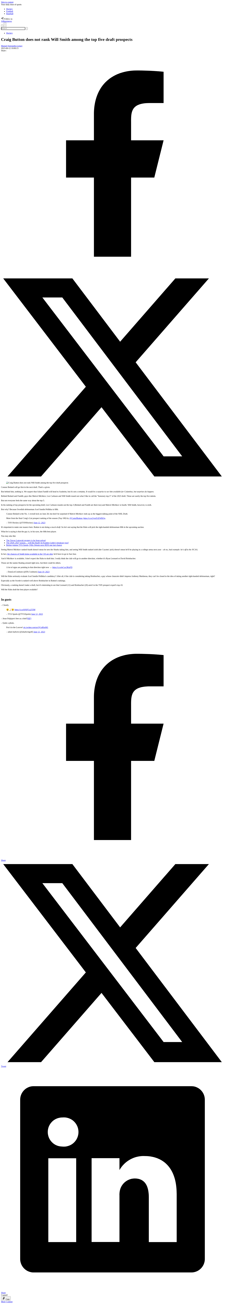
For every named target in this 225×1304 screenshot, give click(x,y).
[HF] (29, 618)
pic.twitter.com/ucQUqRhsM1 (35, 627)
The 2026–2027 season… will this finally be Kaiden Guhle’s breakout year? (37, 543)
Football (9, 11)
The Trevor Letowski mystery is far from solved (26, 540)
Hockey (9, 9)
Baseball (9, 14)
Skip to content (7, 2)
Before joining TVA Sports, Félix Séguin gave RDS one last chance (34, 545)
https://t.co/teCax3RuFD (62, 567)
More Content (6, 1302)
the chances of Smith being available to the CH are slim (30, 554)
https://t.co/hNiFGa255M (25, 610)
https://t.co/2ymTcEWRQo (94, 518)
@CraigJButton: (76, 518)
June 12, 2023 (39, 523)
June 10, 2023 (43, 572)
